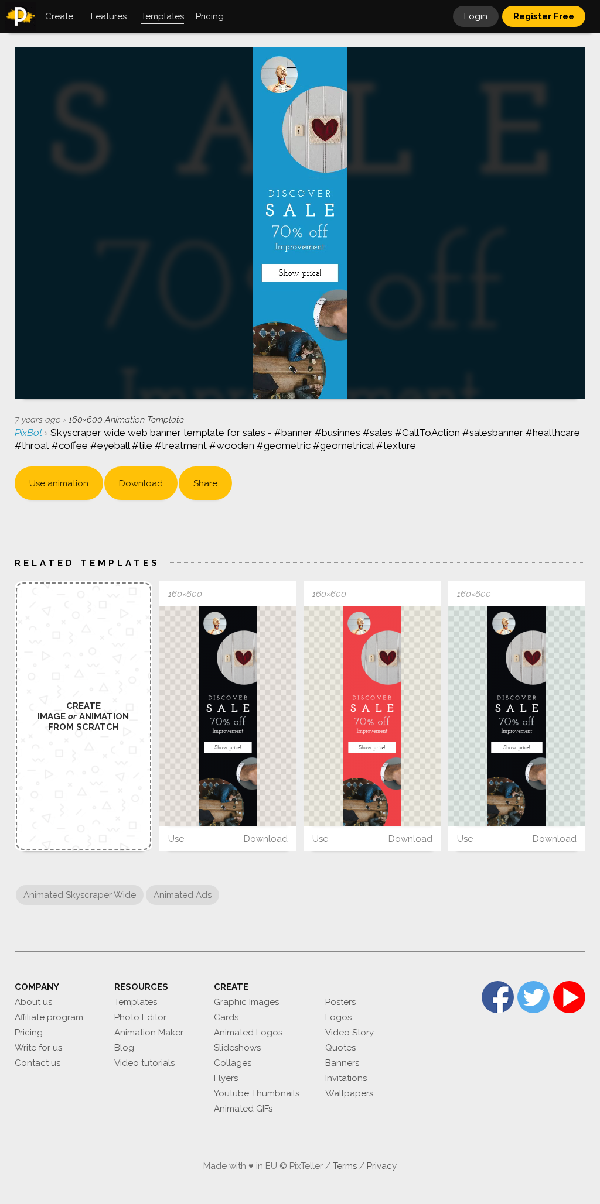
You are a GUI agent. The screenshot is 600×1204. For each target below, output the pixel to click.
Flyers (226, 1078)
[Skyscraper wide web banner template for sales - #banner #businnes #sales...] (228, 716)
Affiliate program (49, 1017)
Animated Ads (183, 895)
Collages (232, 1063)
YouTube (569, 997)
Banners (342, 1063)
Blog (124, 1047)
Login (476, 16)
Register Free (543, 16)
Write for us (38, 1047)
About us (33, 1002)
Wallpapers (349, 1093)
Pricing (29, 1032)
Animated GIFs (243, 1108)
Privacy (382, 1166)
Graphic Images (246, 1002)
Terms (345, 1166)
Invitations (346, 1078)
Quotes (340, 1047)
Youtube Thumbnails (256, 1093)
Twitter (533, 997)
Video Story (349, 1032)
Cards (226, 1017)
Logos (338, 1017)
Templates (135, 1002)
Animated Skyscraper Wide (79, 895)
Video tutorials (144, 1063)
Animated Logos (248, 1032)
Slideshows (237, 1047)
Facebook (498, 997)
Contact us (37, 1063)
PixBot (30, 432)
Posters (340, 1002)
